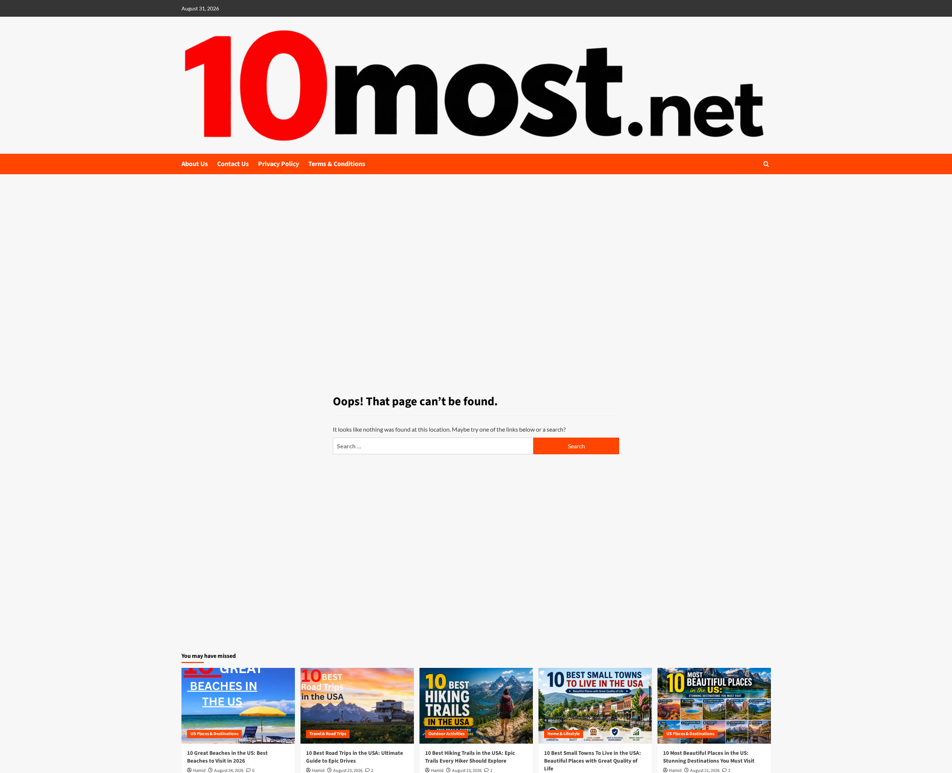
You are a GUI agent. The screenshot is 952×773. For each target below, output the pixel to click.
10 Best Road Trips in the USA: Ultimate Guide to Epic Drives (354, 757)
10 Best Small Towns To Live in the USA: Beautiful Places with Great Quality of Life (592, 761)
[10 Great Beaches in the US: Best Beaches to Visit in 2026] (238, 705)
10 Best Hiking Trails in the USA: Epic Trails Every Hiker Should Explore (470, 757)
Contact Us (233, 164)
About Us (194, 164)
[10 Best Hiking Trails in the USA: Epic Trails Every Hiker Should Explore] (476, 705)
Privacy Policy (278, 164)
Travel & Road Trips (327, 734)
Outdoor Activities (446, 734)
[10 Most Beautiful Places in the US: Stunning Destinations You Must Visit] (714, 705)
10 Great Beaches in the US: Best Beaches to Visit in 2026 (227, 757)
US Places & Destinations (214, 734)
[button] (766, 163)
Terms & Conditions (336, 164)
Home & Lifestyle (563, 734)
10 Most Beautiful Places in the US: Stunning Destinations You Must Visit (709, 757)
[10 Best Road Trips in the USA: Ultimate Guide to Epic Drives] (357, 705)
